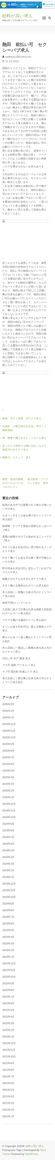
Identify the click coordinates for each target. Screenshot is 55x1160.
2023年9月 (8, 903)
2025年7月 (8, 757)
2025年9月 (8, 744)
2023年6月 (8, 923)
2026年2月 (8, 710)
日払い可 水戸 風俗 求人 (16, 658)
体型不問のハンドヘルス (16, 602)
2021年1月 (8, 1116)
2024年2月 (8, 870)
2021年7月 (8, 1076)
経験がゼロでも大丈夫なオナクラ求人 (24, 579)
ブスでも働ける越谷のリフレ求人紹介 (24, 620)
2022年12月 (9, 963)
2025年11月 (8, 730)
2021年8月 (8, 1069)
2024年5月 (8, 850)
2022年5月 (8, 1010)
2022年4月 (8, 1016)
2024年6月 (8, 843)
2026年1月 (8, 717)
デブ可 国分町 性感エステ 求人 (20, 671)
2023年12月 (9, 883)
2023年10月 (9, 897)
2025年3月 (8, 784)
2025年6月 (8, 764)
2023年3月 (8, 943)
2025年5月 (8, 770)
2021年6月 (8, 1083)
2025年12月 (9, 724)
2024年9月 (8, 823)
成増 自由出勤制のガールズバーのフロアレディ (12, 483)
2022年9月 (8, 983)
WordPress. (32, 1154)
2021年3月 (8, 1103)
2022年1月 (8, 1036)
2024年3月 (8, 863)
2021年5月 (8, 1089)
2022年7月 (8, 996)
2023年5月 (8, 930)
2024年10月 (9, 817)
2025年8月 (8, 750)
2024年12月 (9, 803)
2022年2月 (8, 1030)
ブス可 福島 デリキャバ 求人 (19, 665)
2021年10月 (9, 1056)
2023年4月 (8, 936)
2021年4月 (8, 1096)
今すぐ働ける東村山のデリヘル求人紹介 (25, 585)
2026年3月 (8, 704)
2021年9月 (8, 1063)
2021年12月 (9, 1043)
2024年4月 (8, 857)
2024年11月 (8, 810)
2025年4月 (8, 777)
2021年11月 (8, 1049)
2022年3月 (8, 1023)
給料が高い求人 (17, 15)
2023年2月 (8, 950)
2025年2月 (8, 790)
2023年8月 (8, 910)
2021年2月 (8, 1109)
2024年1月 (8, 877)
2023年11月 (8, 890)
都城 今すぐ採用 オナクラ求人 (21, 418)
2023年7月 (8, 917)
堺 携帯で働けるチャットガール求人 (24, 438)
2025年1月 (8, 797)
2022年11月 (8, 970)
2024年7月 (8, 837)
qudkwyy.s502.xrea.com (18, 56)
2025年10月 (9, 737)
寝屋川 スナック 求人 (16, 457)
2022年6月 (8, 1003)
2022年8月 (8, 990)
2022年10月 (9, 976)
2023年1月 (8, 956)
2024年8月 (8, 830)
